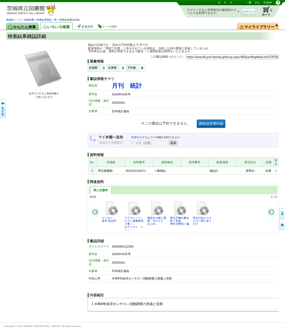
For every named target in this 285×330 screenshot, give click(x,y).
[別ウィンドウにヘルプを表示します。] (278, 2)
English (268, 2)
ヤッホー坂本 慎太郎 (109, 219)
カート (267, 12)
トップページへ (282, 225)
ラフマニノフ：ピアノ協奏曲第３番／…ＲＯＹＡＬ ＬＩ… (134, 223)
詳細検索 (29, 19)
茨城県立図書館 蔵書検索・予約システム (50, 9)
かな (257, 2)
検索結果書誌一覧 (47, 19)
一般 (248, 2)
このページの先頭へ (282, 213)
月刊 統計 (127, 85)
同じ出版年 (100, 190)
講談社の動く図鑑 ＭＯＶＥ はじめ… (156, 220)
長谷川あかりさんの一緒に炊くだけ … (202, 220)
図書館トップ (13, 19)
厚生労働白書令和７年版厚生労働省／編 (179, 220)
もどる (3, 108)
